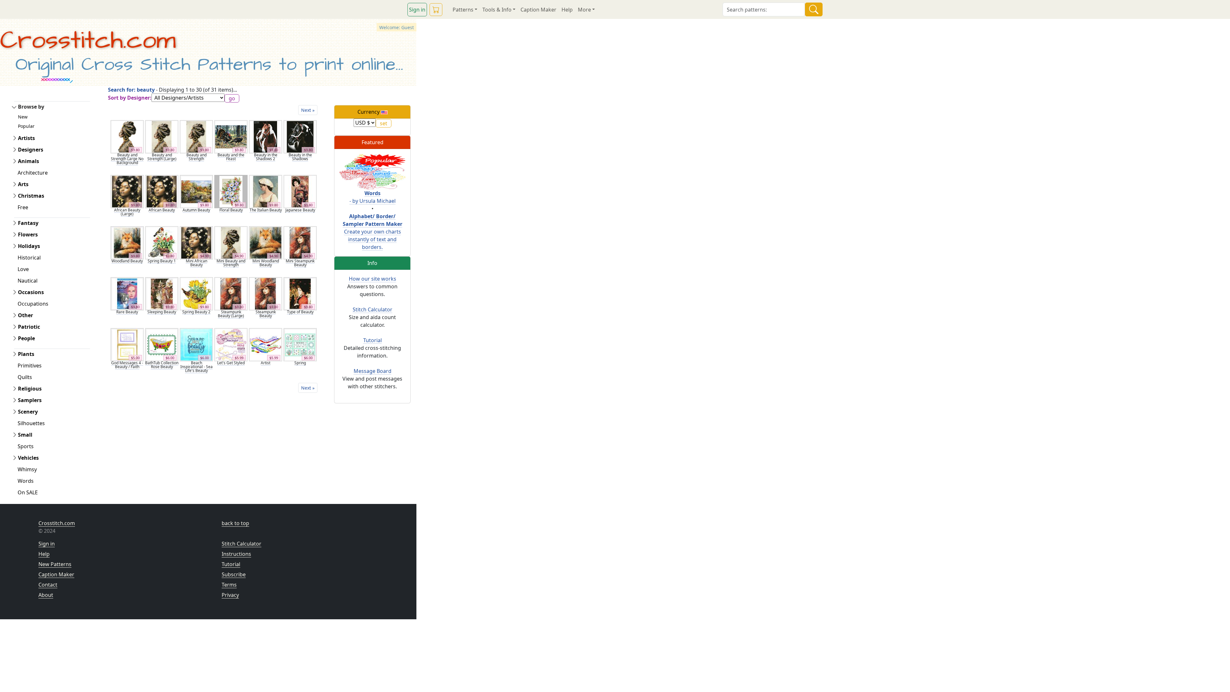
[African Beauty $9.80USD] (161, 191)
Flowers (28, 234)
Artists (26, 138)
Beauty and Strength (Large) (161, 156)
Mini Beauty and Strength (231, 263)
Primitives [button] (30, 365)
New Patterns (54, 564)
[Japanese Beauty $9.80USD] (300, 191)
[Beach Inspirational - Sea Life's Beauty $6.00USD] (196, 344)
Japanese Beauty (300, 210)
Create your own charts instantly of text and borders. (372, 232)
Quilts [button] (25, 377)
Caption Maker (538, 9)
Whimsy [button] (27, 469)
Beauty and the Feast (230, 156)
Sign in (417, 9)
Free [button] (23, 207)
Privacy (230, 594)
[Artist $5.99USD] (265, 344)
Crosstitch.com (88, 40)
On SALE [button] (28, 492)
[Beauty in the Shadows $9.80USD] (300, 136)
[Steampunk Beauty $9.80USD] (265, 293)
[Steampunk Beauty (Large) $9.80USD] (231, 293)
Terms (229, 584)
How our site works (372, 278)
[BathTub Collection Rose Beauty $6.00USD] (161, 344)
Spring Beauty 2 (196, 312)
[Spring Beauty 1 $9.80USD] (161, 242)
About (45, 594)
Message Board (372, 371)
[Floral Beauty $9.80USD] (231, 191)
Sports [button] (26, 446)
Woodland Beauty (127, 261)
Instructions (236, 553)
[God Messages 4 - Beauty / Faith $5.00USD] (127, 344)
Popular (26, 126)
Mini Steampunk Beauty (300, 263)
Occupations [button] (33, 303)
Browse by (31, 106)
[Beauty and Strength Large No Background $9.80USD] (127, 136)
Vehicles (28, 457)
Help (567, 9)
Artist (265, 363)
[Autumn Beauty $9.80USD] (196, 191)
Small (25, 434)
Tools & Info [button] (497, 9)
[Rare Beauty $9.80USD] (127, 293)
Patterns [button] (463, 9)
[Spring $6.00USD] (300, 344)
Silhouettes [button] (31, 423)
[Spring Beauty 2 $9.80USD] (196, 293)
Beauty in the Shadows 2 (265, 156)
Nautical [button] (27, 280)
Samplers (30, 400)
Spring (300, 363)
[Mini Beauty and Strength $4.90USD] (231, 242)
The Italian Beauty (266, 210)
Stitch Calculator (372, 309)
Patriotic (29, 326)
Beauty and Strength (196, 156)
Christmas (31, 195)
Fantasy (28, 223)
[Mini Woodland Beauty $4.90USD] (265, 242)
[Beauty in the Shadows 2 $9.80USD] (265, 136)
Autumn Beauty (196, 210)
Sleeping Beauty (161, 312)
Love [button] (23, 269)
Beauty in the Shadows (300, 156)
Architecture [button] (33, 172)
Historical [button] (29, 257)
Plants (26, 354)
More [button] (584, 9)
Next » (308, 110)
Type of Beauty (300, 312)
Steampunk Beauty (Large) (231, 313)
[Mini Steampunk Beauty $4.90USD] (300, 242)
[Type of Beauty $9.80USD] (300, 293)
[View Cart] (436, 9)
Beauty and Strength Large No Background (127, 158)
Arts (23, 184)
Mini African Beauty (196, 263)
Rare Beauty (127, 312)
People (26, 338)
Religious (30, 388)
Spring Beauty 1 (162, 261)
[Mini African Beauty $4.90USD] (196, 242)
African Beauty (162, 210)
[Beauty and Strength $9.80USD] (196, 136)
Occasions (31, 292)
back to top (235, 523)
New (23, 117)
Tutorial (372, 340)
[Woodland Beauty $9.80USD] (127, 242)
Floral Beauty (231, 210)
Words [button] (26, 480)
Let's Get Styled (231, 363)
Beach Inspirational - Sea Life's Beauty (196, 366)
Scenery (28, 411)
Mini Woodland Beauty (265, 263)
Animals (28, 161)
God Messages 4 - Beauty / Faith (127, 364)
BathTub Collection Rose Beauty (161, 364)
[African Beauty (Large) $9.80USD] (127, 191)
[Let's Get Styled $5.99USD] (231, 344)
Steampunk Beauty (266, 313)
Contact (47, 584)
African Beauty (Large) (127, 212)
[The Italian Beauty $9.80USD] (265, 191)
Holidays (29, 246)
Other (25, 315)
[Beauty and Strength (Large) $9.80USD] (161, 136)
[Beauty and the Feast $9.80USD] (231, 136)
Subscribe (234, 574)
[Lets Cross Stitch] (372, 171)
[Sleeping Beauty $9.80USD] (161, 293)
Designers (30, 149)
